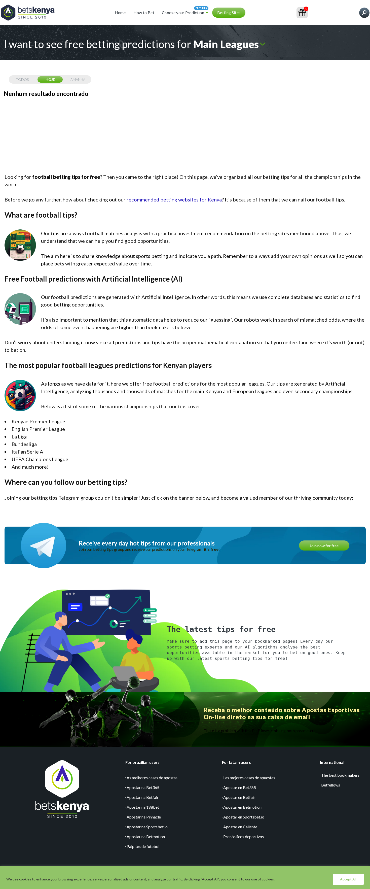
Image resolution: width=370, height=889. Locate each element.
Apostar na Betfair (143, 797)
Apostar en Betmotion (242, 807)
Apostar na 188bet (143, 807)
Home (120, 12)
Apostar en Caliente (240, 826)
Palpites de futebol (143, 846)
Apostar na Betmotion (146, 836)
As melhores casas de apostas (152, 777)
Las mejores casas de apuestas (249, 777)
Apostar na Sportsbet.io (147, 826)
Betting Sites (228, 12)
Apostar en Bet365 (239, 787)
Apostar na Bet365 (143, 787)
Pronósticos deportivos (243, 836)
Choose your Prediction (183, 12)
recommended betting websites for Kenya (174, 199)
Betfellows (330, 784)
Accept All (348, 879)
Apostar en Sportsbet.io (243, 816)
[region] (185, 877)
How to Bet (143, 12)
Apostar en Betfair (239, 797)
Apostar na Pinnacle (144, 816)
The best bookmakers (340, 775)
